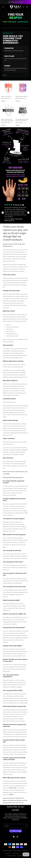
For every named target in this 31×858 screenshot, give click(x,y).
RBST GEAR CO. (9, 850)
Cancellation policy (21, 855)
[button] (3, 7)
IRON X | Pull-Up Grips (6, 96)
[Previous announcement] (3, 2)
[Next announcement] (28, 2)
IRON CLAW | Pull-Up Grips (22, 96)
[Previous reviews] (3, 213)
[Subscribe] (26, 826)
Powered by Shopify (17, 850)
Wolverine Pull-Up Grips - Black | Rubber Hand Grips (7, 120)
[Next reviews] (28, 213)
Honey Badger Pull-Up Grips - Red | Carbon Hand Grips (22, 120)
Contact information (11, 855)
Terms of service (15, 853)
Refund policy (25, 850)
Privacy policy (8, 853)
